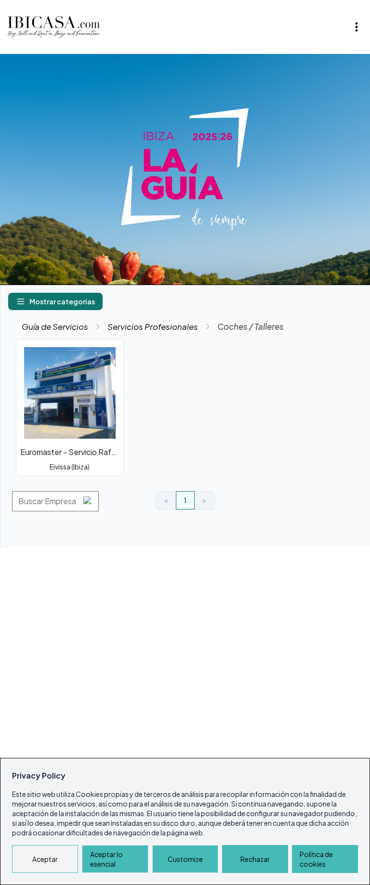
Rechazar (255, 859)
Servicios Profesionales (152, 326)
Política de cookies (316, 859)
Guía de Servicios (55, 326)
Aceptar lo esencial (106, 859)
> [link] (204, 500)
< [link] (166, 500)
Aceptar (45, 859)
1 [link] (185, 500)
